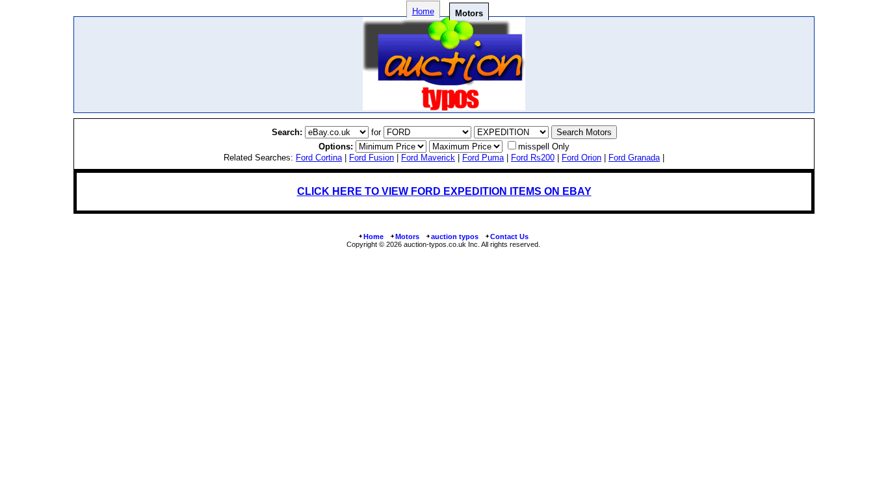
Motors (407, 236)
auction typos (454, 236)
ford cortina (319, 157)
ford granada (634, 157)
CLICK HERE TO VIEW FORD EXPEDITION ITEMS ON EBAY (444, 191)
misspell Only (543, 146)
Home (423, 11)
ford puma (483, 157)
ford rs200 (533, 157)
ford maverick (428, 157)
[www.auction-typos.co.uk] (444, 106)
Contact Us (509, 236)
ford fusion (371, 157)
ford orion (581, 157)
